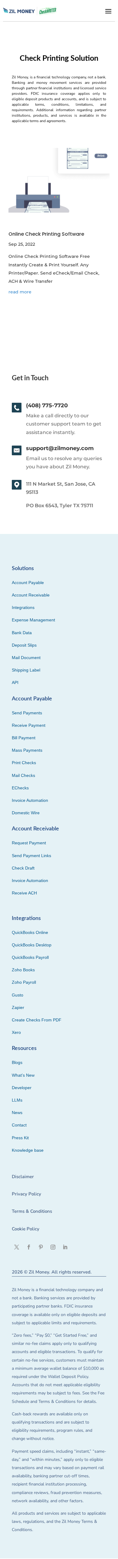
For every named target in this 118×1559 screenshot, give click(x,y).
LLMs (17, 1100)
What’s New (23, 1075)
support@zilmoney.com (60, 448)
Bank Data (22, 632)
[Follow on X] (16, 1247)
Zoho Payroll (24, 982)
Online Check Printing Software (46, 234)
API (15, 682)
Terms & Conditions (32, 1211)
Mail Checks (23, 775)
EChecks (20, 787)
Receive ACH (24, 893)
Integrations (23, 607)
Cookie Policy (25, 1229)
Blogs (17, 1062)
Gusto (17, 995)
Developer (21, 1087)
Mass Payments (27, 750)
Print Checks (24, 762)
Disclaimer (23, 1177)
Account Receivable (31, 595)
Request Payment (29, 842)
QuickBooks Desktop (31, 944)
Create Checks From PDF (36, 1019)
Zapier (18, 1007)
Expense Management (33, 619)
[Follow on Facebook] (29, 1247)
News (17, 1112)
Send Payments (27, 712)
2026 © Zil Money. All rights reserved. (52, 1272)
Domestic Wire (26, 812)
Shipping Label (26, 670)
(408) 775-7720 (47, 405)
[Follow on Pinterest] (41, 1247)
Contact (19, 1125)
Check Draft (23, 868)
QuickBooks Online (30, 932)
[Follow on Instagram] (53, 1247)
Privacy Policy (26, 1194)
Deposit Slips (24, 645)
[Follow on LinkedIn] (65, 1247)
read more (19, 292)
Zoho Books (23, 969)
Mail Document (26, 657)
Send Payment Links (31, 855)
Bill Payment (23, 737)
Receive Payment (28, 725)
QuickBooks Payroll (30, 957)
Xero (16, 1032)
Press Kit (20, 1137)
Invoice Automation (30, 800)
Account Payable (28, 582)
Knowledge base (28, 1150)
